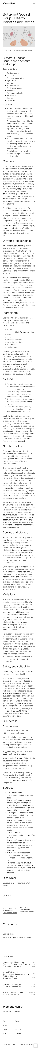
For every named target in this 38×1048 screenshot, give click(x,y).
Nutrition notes (13, 85)
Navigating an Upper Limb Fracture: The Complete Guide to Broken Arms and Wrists (16, 964)
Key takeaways (13, 73)
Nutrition (30, 50)
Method (10, 83)
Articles (24, 50)
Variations (11, 90)
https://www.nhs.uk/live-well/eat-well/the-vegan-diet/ (20, 816)
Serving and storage (15, 88)
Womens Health (9, 3)
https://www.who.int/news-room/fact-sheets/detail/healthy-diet (20, 857)
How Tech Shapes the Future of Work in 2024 (12, 985)
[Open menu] (34, 3)
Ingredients (11, 80)
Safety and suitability (15, 93)
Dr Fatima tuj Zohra (15, 50)
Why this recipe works (15, 78)
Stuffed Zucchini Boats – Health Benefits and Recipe (10, 910)
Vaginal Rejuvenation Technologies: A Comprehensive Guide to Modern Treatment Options (16, 975)
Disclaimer (11, 100)
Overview (10, 75)
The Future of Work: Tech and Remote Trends (13, 993)
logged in (14, 937)
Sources (10, 98)
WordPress (32, 1044)
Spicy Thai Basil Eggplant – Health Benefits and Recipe (27, 909)
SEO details (11, 95)
